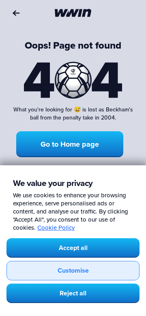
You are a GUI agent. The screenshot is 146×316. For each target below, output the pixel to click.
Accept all (73, 247)
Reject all (73, 293)
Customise (73, 270)
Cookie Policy (56, 227)
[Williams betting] (73, 13)
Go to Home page (70, 144)
